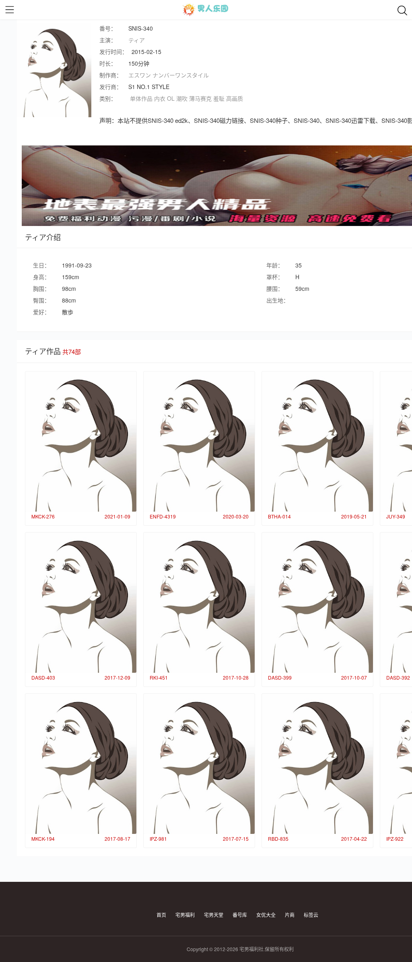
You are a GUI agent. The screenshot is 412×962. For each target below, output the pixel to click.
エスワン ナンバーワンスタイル (168, 75)
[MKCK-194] (80, 764)
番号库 (240, 914)
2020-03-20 (236, 516)
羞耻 (219, 98)
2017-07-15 (236, 838)
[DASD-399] (317, 603)
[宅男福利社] (206, 9)
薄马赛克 (200, 98)
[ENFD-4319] (199, 441)
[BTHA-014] (317, 441)
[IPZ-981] (199, 764)
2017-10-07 (354, 677)
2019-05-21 (354, 516)
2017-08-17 (117, 838)
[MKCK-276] (80, 441)
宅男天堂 (213, 914)
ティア (136, 40)
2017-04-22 (354, 838)
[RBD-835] (317, 764)
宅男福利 (185, 914)
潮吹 (181, 98)
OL (171, 98)
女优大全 (266, 914)
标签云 (311, 914)
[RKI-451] (199, 603)
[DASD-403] (80, 603)
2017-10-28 (236, 677)
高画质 (234, 98)
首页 (161, 914)
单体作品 (141, 98)
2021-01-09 (117, 516)
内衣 (159, 98)
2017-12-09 (117, 677)
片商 (290, 914)
